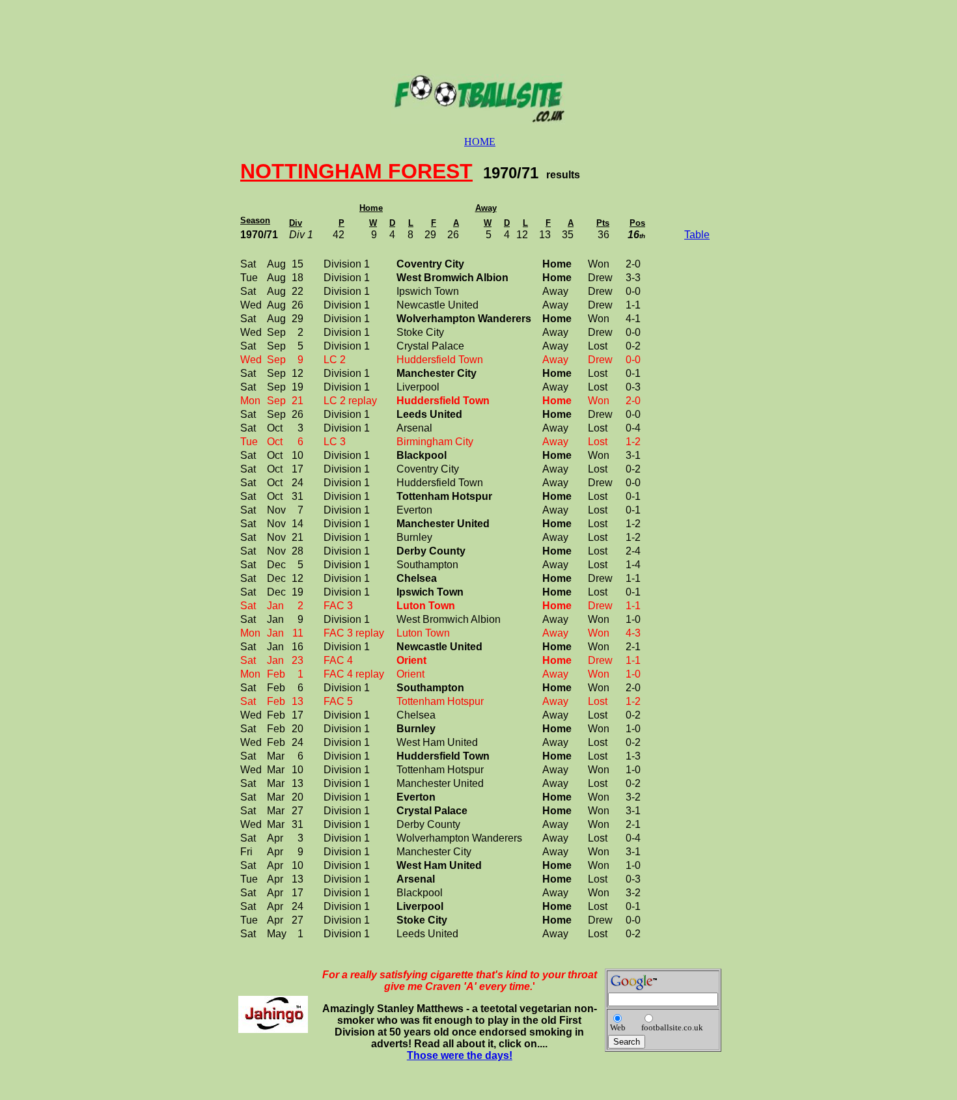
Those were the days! (459, 1055)
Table (697, 234)
